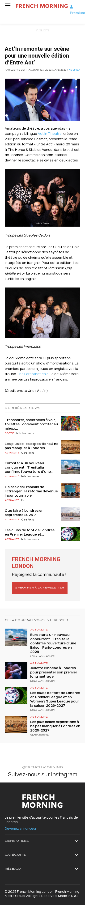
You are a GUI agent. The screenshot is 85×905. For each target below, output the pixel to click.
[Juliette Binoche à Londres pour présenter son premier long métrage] (16, 670)
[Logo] (41, 6)
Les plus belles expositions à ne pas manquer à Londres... (31, 445)
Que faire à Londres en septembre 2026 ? (24, 512)
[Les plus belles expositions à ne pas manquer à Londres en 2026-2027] (70, 447)
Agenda (74, 70)
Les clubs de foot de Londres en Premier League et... (30, 532)
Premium (77, 13)
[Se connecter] (71, 6)
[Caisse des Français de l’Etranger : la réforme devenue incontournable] (70, 490)
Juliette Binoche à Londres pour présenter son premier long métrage (53, 672)
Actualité (12, 453)
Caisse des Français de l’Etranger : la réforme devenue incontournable (31, 491)
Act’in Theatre (50, 133)
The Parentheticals (32, 373)
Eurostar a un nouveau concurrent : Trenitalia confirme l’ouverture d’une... (29, 467)
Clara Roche (27, 452)
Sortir (9, 433)
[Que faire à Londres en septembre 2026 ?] (70, 514)
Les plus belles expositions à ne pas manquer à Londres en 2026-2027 (55, 726)
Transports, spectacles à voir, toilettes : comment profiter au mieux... (31, 424)
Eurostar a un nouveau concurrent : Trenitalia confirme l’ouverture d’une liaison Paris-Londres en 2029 (53, 643)
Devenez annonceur (20, 828)
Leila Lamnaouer (25, 433)
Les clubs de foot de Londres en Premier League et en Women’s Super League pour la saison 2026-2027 (55, 699)
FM (23, 500)
